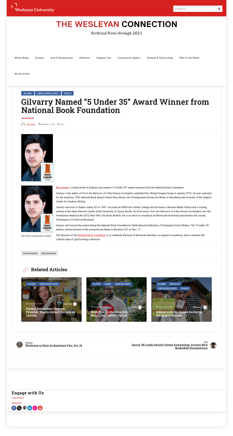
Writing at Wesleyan (48, 253)
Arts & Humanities (62, 57)
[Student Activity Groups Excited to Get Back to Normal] (181, 299)
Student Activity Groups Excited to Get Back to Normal (179, 313)
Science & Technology (160, 57)
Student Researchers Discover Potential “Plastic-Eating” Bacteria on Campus (50, 312)
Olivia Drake (30, 124)
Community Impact (129, 57)
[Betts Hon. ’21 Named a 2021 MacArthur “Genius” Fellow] (116, 299)
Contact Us (17, 403)
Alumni (39, 57)
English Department (30, 253)
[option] (116, 158)
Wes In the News (189, 57)
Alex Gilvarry (63, 187)
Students (184, 288)
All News (27, 93)
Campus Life (103, 57)
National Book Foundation (92, 235)
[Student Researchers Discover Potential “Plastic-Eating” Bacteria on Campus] (51, 299)
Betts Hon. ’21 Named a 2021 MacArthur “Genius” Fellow (109, 313)
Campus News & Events (48, 93)
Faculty (67, 93)
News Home (22, 57)
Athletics (84, 57)
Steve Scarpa (197, 307)
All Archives (22, 73)
